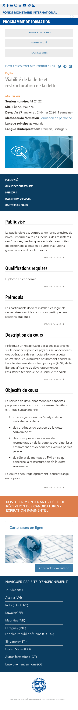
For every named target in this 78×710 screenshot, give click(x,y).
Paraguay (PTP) (15, 628)
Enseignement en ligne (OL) (24, 664)
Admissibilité (39, 43)
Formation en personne (56, 118)
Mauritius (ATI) (15, 620)
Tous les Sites (39, 53)
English (9, 73)
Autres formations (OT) (21, 657)
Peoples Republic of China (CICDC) (29, 634)
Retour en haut (52, 258)
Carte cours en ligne (26, 528)
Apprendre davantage (53, 568)
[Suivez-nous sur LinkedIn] (11, 5)
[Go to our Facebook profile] (64, 66)
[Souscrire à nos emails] (33, 5)
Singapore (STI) (16, 641)
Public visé (11, 180)
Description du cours (18, 199)
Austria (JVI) (13, 597)
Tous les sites (14, 590)
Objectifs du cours (16, 205)
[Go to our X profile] (59, 66)
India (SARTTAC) (16, 605)
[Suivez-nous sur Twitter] (3, 5)
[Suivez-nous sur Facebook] (8, 5)
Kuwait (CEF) (14, 613)
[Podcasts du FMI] (29, 5)
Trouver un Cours (39, 33)
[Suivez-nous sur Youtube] (24, 5)
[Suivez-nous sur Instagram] (15, 5)
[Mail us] (69, 66)
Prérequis (11, 192)
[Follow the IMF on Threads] (20, 5)
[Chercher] (72, 17)
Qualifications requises (19, 186)
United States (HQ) (18, 649)
